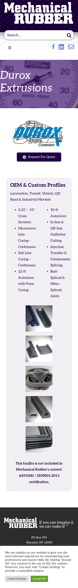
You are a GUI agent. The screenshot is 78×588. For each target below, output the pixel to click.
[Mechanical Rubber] (39, 4)
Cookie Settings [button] (16, 578)
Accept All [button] (39, 578)
